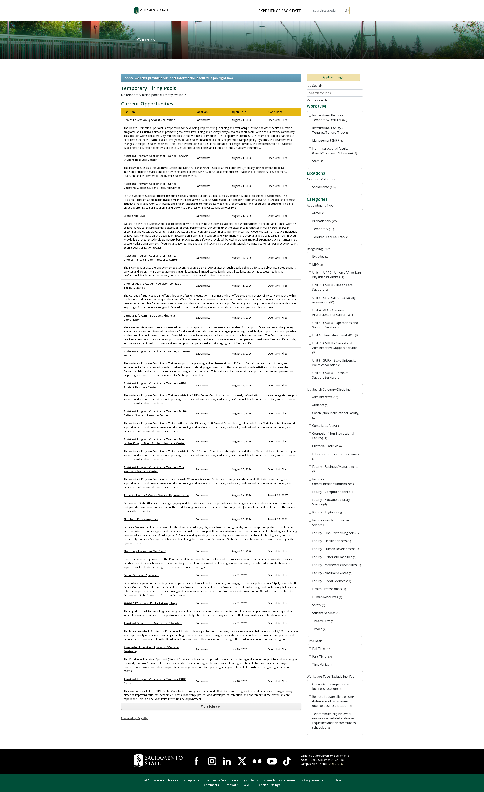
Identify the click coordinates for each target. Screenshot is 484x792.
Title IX (336, 780)
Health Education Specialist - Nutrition (149, 120)
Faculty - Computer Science (332, 492)
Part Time (321, 656)
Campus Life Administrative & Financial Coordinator (150, 317)
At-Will (318, 213)
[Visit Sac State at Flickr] (257, 761)
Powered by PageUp (134, 718)
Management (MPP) (328, 140)
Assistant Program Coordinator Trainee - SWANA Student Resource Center (156, 158)
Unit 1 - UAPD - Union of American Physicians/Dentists (336, 274)
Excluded (320, 256)
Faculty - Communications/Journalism (334, 481)
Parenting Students (245, 780)
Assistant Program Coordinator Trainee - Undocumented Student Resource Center (151, 257)
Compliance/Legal (326, 425)
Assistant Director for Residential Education (153, 623)
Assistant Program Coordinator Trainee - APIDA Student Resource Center (155, 385)
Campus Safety (216, 780)
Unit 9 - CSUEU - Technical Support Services (330, 375)
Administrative (324, 397)
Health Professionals (328, 589)
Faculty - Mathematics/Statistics (336, 565)
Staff (317, 161)
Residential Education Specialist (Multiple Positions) (151, 649)
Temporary (322, 229)
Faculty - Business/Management (335, 469)
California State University (160, 780)
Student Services (326, 613)
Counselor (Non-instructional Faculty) (333, 435)
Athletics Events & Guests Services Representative (156, 495)
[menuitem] (279, 10)
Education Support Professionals (335, 456)
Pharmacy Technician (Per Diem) (145, 551)
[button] (158, 10)
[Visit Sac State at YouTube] (271, 761)
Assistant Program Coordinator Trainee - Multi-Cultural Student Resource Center (155, 413)
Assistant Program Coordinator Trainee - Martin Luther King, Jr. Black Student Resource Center (156, 441)
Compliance (191, 780)
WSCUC (248, 785)
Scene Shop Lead (135, 216)
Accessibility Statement (279, 780)
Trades (318, 629)
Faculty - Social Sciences (331, 581)
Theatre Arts (323, 621)
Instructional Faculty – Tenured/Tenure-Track (330, 130)
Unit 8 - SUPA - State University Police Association (334, 362)
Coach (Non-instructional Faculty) (335, 415)
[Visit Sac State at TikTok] (286, 761)
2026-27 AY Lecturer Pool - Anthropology (150, 603)
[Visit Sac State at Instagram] (212, 761)
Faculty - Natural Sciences (331, 573)
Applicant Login (333, 77)
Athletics (319, 405)
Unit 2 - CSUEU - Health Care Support (332, 287)
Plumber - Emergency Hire (141, 519)
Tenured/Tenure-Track (330, 237)
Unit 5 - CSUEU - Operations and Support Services (335, 325)
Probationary (324, 221)
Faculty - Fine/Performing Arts (335, 533)
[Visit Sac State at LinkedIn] (227, 761)
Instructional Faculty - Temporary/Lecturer (329, 117)
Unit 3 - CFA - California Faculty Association (334, 300)
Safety (318, 605)
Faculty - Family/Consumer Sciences (330, 522)
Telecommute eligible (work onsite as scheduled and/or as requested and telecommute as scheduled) (334, 720)
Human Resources (326, 597)
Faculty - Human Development (335, 549)
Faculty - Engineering (328, 512)
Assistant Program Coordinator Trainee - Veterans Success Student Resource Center (152, 186)
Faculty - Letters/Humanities (333, 557)
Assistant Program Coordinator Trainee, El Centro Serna (157, 353)
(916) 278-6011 (337, 764)
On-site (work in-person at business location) (331, 686)
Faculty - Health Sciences (331, 541)
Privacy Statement (313, 780)
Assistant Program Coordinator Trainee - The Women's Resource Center (154, 469)
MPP (317, 264)
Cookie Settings (269, 785)
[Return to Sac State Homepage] (159, 760)
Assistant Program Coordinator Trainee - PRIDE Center (155, 681)
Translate (231, 785)
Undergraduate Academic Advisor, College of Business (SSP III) (153, 285)
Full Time (321, 648)
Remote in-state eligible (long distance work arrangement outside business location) (333, 701)
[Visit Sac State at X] (241, 761)
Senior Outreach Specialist (141, 575)
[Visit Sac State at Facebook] (197, 761)
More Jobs (210, 706)
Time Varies (322, 664)
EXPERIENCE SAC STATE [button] (279, 10)
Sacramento (323, 187)
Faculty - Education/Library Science (331, 502)
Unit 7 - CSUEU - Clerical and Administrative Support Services (334, 347)
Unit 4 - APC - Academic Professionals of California (333, 312)
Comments (211, 785)
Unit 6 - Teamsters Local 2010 (335, 335)
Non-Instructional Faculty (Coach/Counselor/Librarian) (334, 150)
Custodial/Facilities (327, 446)
